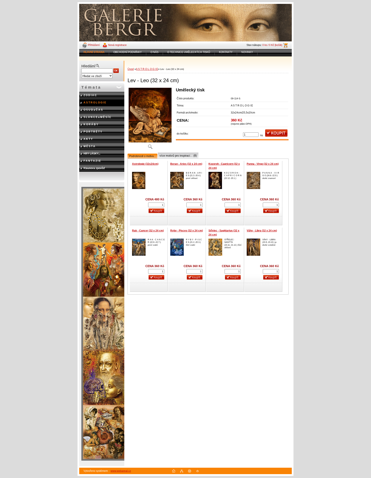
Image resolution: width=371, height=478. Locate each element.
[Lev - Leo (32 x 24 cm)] (150, 120)
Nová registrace (117, 45)
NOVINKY (247, 52)
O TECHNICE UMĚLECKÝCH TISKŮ (188, 52)
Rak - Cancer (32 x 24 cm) (148, 230)
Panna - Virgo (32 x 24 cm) (263, 163)
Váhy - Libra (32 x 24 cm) (262, 230)
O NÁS (154, 52)
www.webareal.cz (121, 470)
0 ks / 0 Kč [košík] (272, 45)
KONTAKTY (226, 52)
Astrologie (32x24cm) (145, 163)
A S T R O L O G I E (147, 69)
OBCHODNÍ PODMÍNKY (127, 52)
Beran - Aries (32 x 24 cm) (186, 163)
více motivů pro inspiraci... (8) (178, 155)
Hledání (88, 66)
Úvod (131, 69)
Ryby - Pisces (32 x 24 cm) (186, 230)
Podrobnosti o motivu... (142, 156)
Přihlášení (94, 45)
